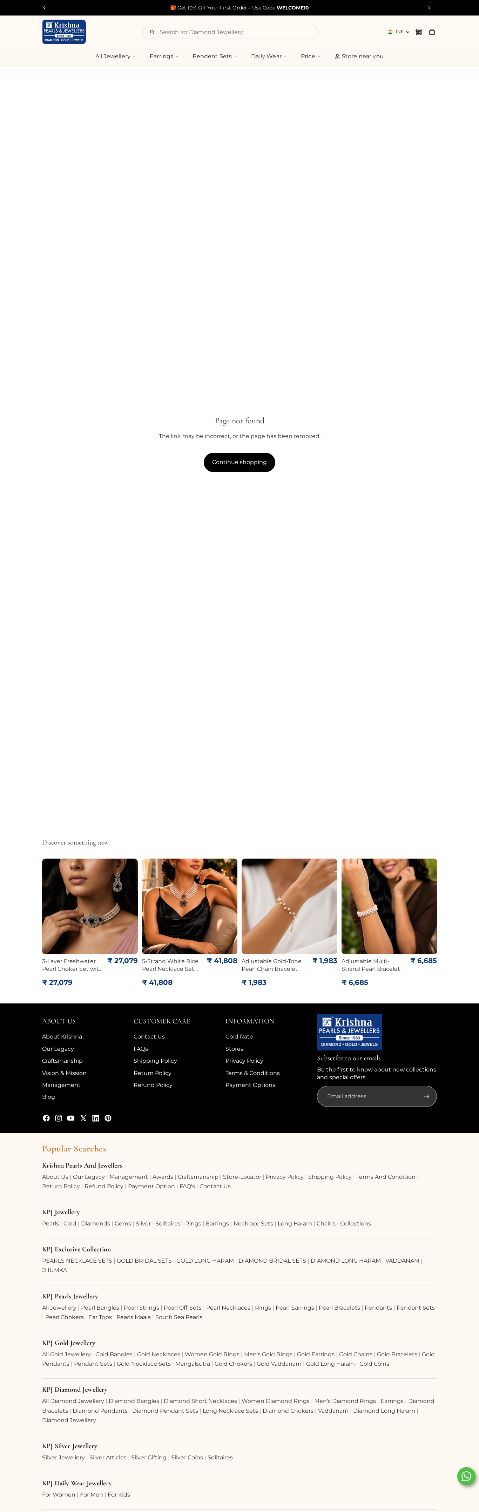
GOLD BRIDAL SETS (144, 1260)
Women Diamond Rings (276, 1401)
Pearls (50, 1223)
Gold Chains (355, 1354)
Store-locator (242, 1177)
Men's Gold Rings (268, 1354)
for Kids (119, 1494)
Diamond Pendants (100, 1410)
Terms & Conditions (252, 1072)
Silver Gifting (149, 1457)
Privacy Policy (244, 1060)
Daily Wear (266, 56)
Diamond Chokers (288, 1410)
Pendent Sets (212, 56)
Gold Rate (239, 1036)
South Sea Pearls (178, 1317)
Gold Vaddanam (279, 1363)
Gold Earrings (316, 1354)
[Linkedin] (96, 1118)
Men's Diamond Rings (345, 1401)
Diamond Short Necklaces (200, 1401)
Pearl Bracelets (339, 1307)
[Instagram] (58, 1118)
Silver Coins (187, 1457)
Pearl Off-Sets (183, 1307)
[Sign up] (426, 1096)
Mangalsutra (192, 1363)
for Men (91, 1494)
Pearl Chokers (64, 1317)
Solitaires (168, 1223)
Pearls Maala (133, 1317)
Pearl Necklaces (228, 1307)
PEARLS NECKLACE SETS (77, 1260)
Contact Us (149, 1036)
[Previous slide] (44, 7)
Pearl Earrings (295, 1307)
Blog (48, 1097)
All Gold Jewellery (66, 1354)
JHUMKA (54, 1270)
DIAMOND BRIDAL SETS (272, 1260)
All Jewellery (112, 56)
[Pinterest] (108, 1118)
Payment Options (250, 1085)
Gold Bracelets (397, 1354)
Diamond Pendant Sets (165, 1410)
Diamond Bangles (134, 1401)
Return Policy (152, 1072)
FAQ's (187, 1186)
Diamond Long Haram (384, 1410)
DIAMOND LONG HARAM (346, 1260)
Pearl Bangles (100, 1307)
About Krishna (62, 1036)
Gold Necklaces (158, 1354)
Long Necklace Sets (230, 1410)
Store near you (363, 56)
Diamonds (95, 1223)
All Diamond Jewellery (73, 1401)
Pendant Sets (416, 1307)
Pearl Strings (141, 1307)
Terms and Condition (386, 1177)
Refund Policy (153, 1085)
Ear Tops (100, 1317)
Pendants (378, 1307)
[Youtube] (71, 1118)
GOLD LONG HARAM (205, 1260)
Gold (69, 1223)
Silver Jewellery (63, 1457)
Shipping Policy (155, 1060)
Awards (163, 1177)
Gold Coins (374, 1363)
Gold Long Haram (330, 1363)
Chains (326, 1223)
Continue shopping (239, 462)
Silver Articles (108, 1457)
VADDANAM (402, 1260)
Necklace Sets (253, 1223)
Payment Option (151, 1186)
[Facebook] (46, 1118)
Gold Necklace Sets (144, 1363)
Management (61, 1085)
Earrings (161, 56)
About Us (55, 1177)
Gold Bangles (114, 1354)
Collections (355, 1223)
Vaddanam (333, 1410)
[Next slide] (429, 7)
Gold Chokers (233, 1363)
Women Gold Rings (212, 1354)
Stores (234, 1049)
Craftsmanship (62, 1060)
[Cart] (432, 32)
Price (308, 56)
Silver (143, 1223)
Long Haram (295, 1223)
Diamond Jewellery (69, 1420)
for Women (58, 1494)
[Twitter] (83, 1118)
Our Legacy (58, 1049)
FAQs (141, 1049)
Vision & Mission (64, 1072)
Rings (193, 1223)
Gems (123, 1223)
